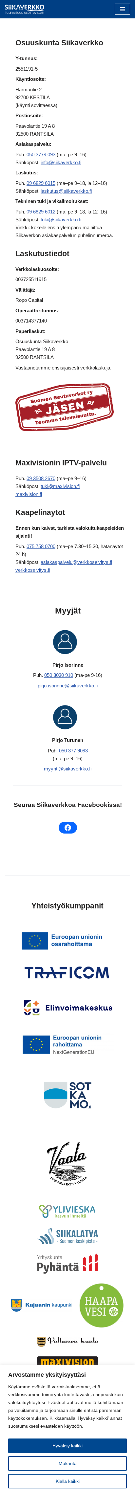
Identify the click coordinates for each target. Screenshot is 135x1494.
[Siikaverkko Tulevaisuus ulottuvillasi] (24, 9)
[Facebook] (68, 828)
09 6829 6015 (41, 183)
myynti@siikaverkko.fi (67, 768)
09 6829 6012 (41, 211)
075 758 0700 (41, 546)
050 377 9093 (73, 750)
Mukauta (68, 1463)
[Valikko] (122, 9)
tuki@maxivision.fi (60, 486)
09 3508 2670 (41, 478)
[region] (67, 1429)
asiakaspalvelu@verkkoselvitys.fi (76, 562)
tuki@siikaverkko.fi (61, 219)
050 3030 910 (58, 675)
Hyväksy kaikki (67, 1445)
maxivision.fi (28, 494)
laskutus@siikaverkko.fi (66, 191)
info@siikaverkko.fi (61, 162)
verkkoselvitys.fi (32, 570)
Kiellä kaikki (68, 1481)
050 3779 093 (41, 154)
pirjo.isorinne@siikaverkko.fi (68, 685)
